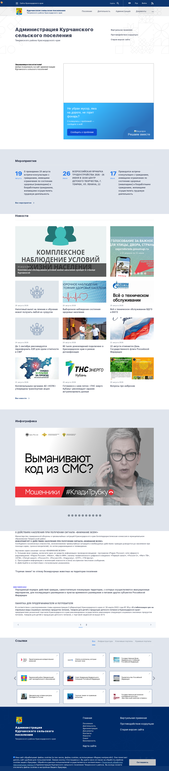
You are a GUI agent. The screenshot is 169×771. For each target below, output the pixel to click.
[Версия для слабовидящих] (129, 3)
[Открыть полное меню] (152, 11)
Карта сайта (89, 746)
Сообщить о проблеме (82, 132)
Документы (141, 11)
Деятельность (104, 11)
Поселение (87, 11)
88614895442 (19, 587)
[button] (117, 273)
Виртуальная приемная (133, 718)
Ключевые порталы (124, 641)
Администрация (123, 11)
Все (93, 641)
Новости (87, 736)
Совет (85, 738)
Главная (87, 718)
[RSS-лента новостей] (150, 3)
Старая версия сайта (132, 729)
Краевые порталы (143, 641)
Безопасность (89, 741)
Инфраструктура (105, 641)
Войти (144, 3)
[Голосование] (132, 258)
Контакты (87, 733)
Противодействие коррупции (137, 723)
